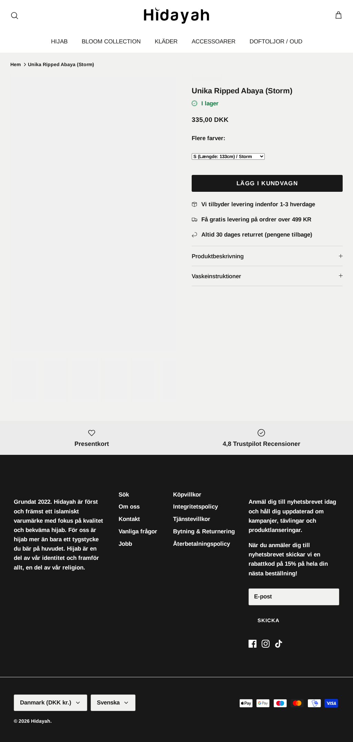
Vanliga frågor (138, 531)
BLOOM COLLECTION (111, 41)
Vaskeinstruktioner (216, 276)
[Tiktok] (279, 644)
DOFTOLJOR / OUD (276, 41)
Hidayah (40, 721)
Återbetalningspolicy (201, 544)
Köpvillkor (187, 494)
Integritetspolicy (195, 506)
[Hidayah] (176, 15)
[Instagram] (266, 644)
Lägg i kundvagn (267, 183)
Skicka (269, 620)
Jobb (125, 544)
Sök (124, 494)
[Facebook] (252, 644)
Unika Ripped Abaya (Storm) (61, 64)
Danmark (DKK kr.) (45, 702)
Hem (15, 64)
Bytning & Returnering (204, 531)
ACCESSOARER (213, 41)
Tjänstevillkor (191, 519)
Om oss (129, 506)
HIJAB (59, 41)
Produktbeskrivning (218, 256)
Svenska (108, 702)
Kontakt (129, 519)
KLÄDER (166, 41)
